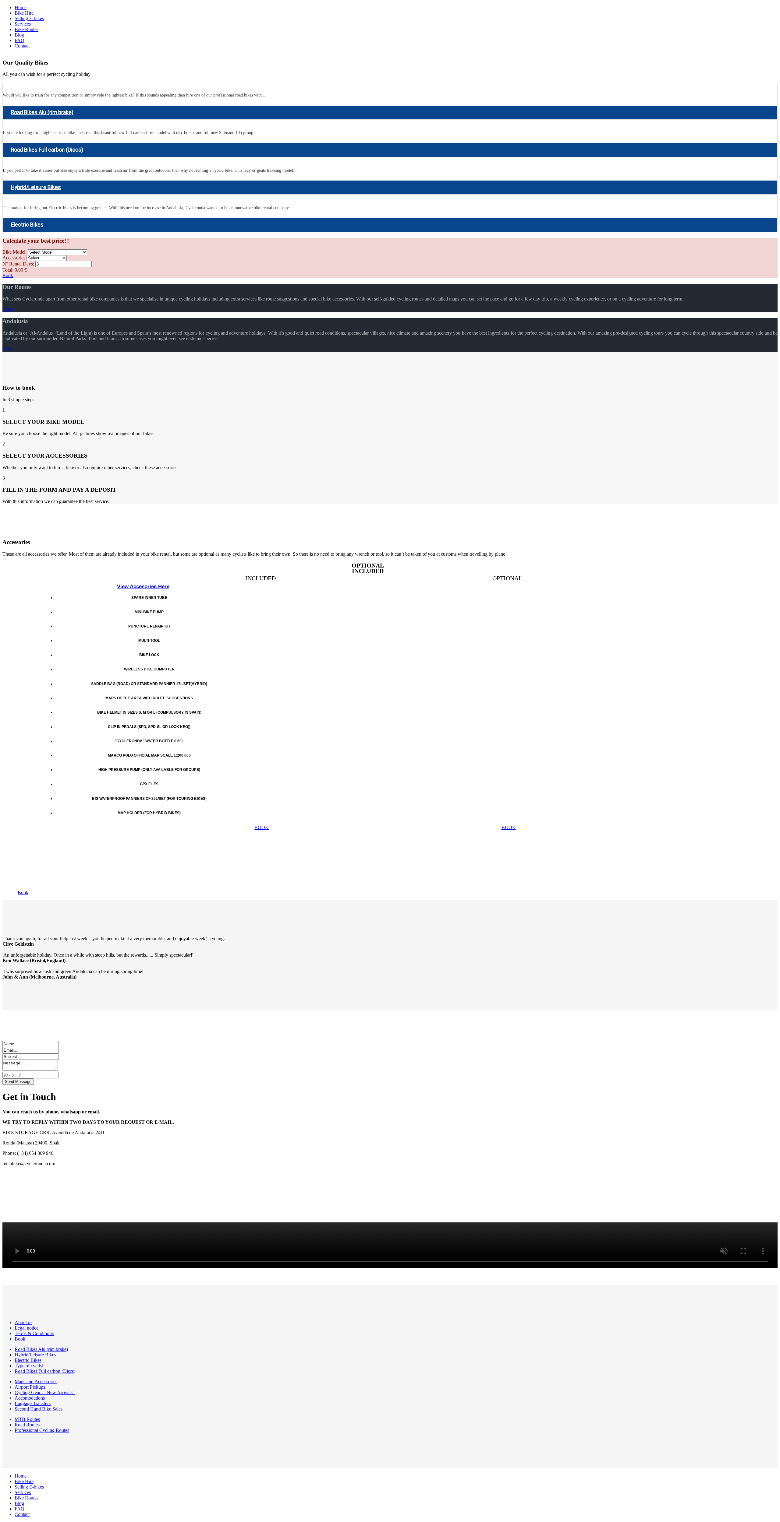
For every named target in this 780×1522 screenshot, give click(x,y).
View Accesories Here (143, 586)
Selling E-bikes (29, 18)
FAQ (19, 40)
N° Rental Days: (18, 263)
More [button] (7, 309)
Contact (22, 45)
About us (23, 1322)
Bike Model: (14, 252)
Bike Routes (26, 29)
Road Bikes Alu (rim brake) (42, 112)
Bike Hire (24, 13)
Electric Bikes (27, 225)
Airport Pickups (30, 1387)
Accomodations (30, 1398)
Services (23, 23)
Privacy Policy (16, 1173)
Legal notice (26, 1327)
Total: (7, 269)
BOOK (261, 827)
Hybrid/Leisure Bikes (36, 187)
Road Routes (27, 1424)
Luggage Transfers (33, 1403)
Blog (19, 34)
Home (21, 7)
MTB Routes (27, 1419)
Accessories (13, 257)
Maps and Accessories (36, 1381)
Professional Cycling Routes (42, 1430)
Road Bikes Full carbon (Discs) (47, 150)
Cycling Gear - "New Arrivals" (45, 1392)
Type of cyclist (29, 1365)
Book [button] (23, 892)
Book (7, 275)
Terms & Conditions (34, 1333)
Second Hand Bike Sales (38, 1408)
